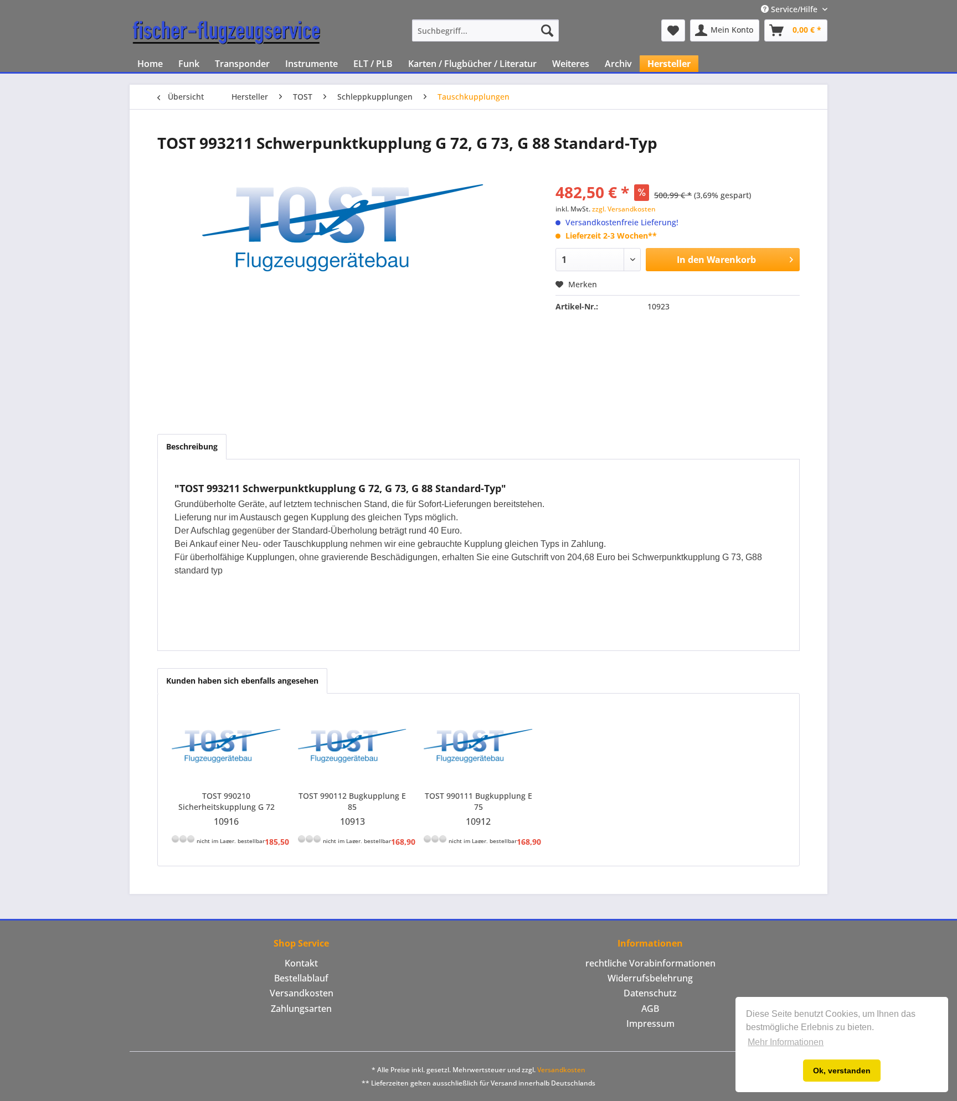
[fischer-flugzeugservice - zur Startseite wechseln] (226, 33)
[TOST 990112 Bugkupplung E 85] (353, 746)
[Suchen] (547, 30)
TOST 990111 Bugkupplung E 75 (478, 801)
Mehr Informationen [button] (786, 1042)
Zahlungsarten (301, 1008)
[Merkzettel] (673, 30)
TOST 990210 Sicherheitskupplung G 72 (226, 801)
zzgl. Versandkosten (624, 209)
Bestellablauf (301, 978)
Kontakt (301, 963)
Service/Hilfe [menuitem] (794, 9)
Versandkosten (301, 993)
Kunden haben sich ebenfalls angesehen (242, 680)
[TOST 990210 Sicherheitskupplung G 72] (226, 746)
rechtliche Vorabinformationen (650, 963)
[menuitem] (485, 30)
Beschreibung (192, 446)
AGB (650, 1008)
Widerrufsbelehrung (650, 978)
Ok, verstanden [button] (842, 1070)
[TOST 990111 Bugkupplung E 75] (478, 746)
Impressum (650, 1023)
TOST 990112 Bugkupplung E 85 (352, 801)
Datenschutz (650, 993)
